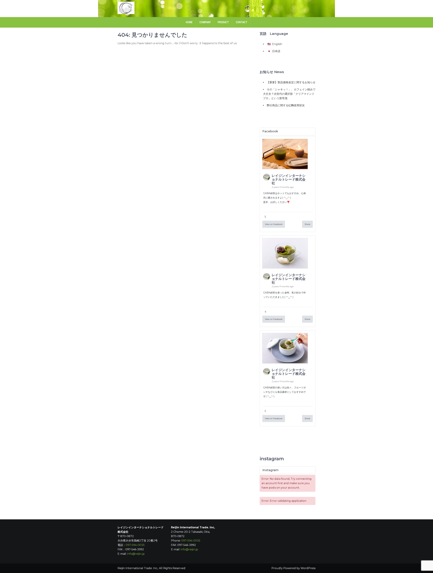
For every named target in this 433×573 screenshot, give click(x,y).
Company (205, 22)
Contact (241, 22)
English (277, 44)
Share (307, 224)
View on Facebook (273, 224)
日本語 (276, 51)
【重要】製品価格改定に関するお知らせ (291, 82)
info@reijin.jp (136, 553)
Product (223, 22)
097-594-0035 (135, 545)
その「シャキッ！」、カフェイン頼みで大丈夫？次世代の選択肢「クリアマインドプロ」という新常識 (289, 94)
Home (189, 22)
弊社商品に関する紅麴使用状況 (286, 105)
